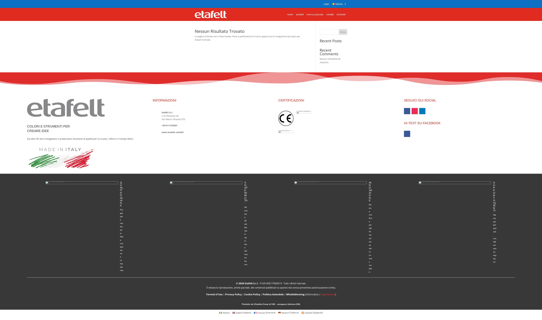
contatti (330, 15)
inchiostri (341, 15)
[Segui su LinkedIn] (422, 111)
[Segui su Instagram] (203, 4)
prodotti (300, 15)
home (290, 15)
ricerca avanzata (315, 15)
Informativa (312, 294)
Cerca (343, 32)
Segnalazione (328, 294)
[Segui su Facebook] (197, 4)
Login (326, 4)
